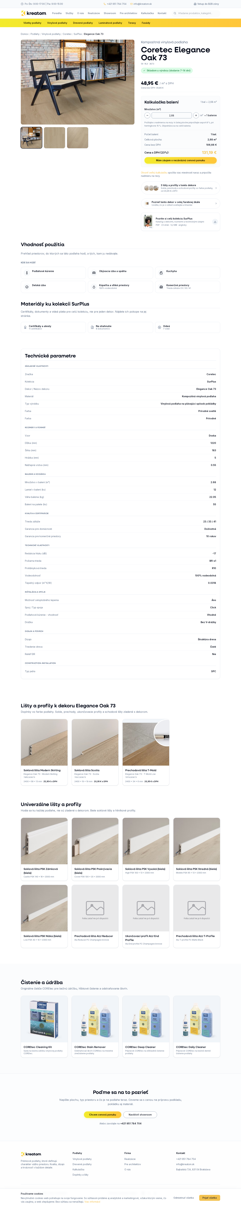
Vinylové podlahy (51, 34)
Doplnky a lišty (80, 1174)
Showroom (110, 13)
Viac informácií (92, 1201)
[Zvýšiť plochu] (196, 115)
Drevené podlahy (82, 1164)
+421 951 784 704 (130, 1123)
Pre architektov (128, 13)
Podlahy (35, 34)
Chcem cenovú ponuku (102, 1114)
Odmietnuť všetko (183, 1197)
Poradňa (57, 13)
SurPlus (78, 34)
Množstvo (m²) (152, 109)
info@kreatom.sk (185, 1164)
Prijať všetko (209, 1197)
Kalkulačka (147, 13)
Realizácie (94, 13)
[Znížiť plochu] (147, 115)
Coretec (67, 34)
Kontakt (162, 13)
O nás (80, 13)
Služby (69, 13)
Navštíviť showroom (140, 1114)
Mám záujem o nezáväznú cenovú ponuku (180, 160)
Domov (25, 34)
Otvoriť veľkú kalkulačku (154, 172)
